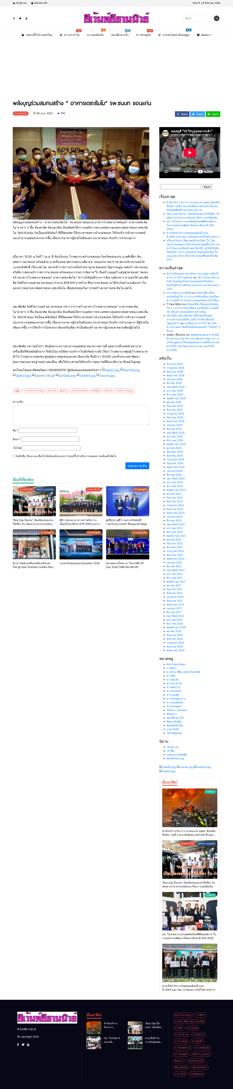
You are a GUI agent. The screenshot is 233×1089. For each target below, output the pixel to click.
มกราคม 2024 (175, 482)
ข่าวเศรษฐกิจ (174, 706)
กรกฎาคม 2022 (175, 550)
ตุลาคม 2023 (174, 493)
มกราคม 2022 (175, 573)
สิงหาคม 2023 (175, 501)
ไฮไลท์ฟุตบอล (174, 732)
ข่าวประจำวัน (174, 683)
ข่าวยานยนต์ (174, 690)
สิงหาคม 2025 (175, 409)
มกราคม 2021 (174, 619)
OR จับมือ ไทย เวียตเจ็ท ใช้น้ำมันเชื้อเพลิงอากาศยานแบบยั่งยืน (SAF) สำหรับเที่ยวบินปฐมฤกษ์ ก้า (190, 319)
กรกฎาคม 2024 (175, 459)
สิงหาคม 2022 (175, 547)
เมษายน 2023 (174, 516)
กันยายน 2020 (175, 634)
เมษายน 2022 (174, 562)
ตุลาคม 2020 (174, 631)
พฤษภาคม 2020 (176, 650)
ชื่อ (15, 430)
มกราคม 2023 (175, 528)
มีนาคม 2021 (174, 612)
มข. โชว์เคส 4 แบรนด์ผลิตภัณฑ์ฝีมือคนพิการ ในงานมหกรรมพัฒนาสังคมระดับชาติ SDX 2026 (192, 225)
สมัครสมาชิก (40, 2)
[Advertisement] (116, 66)
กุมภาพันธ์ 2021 (175, 615)
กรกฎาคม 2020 (175, 642)
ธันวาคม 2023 (175, 486)
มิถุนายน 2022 (175, 554)
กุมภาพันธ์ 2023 (176, 524)
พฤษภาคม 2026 (176, 375)
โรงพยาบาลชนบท (124, 390)
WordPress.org (175, 758)
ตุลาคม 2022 (174, 539)
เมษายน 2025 (174, 425)
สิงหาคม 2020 (175, 638)
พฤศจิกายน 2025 (176, 398)
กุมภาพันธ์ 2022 (176, 570)
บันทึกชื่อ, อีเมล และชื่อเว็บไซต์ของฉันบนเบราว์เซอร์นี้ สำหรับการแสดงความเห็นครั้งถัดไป (66, 456)
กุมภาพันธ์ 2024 (176, 478)
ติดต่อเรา (172, 713)
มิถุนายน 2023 (175, 509)
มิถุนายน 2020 (175, 646)
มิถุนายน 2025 (175, 417)
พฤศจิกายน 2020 (176, 627)
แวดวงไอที (172, 729)
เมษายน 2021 (174, 608)
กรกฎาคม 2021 (175, 596)
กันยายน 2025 (175, 405)
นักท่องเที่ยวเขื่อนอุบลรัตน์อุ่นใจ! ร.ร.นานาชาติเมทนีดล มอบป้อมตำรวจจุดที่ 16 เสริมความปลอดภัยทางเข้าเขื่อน (193, 296)
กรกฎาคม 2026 (175, 367)
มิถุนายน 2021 (175, 600)
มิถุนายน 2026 (175, 371)
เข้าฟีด (170, 750)
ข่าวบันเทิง (173, 679)
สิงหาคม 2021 (174, 592)
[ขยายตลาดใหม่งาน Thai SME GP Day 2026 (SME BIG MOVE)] (127, 544)
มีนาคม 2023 (174, 520)
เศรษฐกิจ (96, 390)
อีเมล (16, 439)
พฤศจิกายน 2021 (176, 581)
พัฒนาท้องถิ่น (174, 721)
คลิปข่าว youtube (177, 710)
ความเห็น (18, 401)
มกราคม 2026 (175, 390)
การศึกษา (172, 668)
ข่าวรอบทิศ (173, 694)
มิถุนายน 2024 (175, 463)
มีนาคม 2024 (174, 474)
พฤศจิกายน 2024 (176, 444)
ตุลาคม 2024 (174, 447)
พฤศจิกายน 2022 (176, 535)
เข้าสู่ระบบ (20, 2)
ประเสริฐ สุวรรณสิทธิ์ (179, 292)
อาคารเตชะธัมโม (80, 390)
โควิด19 (108, 390)
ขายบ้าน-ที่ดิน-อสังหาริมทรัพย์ (183, 671)
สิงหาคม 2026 (175, 363)
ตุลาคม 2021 (174, 585)
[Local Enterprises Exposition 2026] (81, 544)
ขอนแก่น (52, 390)
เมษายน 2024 (174, 470)
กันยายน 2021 (175, 589)
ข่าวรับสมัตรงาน (176, 698)
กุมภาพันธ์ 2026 (176, 386)
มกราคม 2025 (175, 436)
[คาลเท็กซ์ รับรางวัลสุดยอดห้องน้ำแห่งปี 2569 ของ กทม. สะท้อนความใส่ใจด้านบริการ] (189, 963)
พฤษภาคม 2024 (176, 467)
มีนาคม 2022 (174, 566)
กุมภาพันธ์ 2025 (176, 432)
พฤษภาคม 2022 (175, 558)
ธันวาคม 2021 (175, 577)
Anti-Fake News (176, 664)
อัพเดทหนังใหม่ (175, 725)
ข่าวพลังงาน (173, 687)
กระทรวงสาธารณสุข (34, 390)
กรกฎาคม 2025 (175, 413)
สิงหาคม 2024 (175, 455)
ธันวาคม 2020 (175, 623)
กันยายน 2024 (175, 451)
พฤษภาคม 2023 (176, 512)
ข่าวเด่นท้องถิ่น (175, 702)
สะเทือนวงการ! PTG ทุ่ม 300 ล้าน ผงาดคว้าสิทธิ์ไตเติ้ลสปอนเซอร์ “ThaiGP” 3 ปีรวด (193, 327)
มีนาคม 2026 (174, 383)
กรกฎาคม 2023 (175, 505)
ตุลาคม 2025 (174, 402)
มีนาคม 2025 (174, 428)
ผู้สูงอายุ (64, 390)
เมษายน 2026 (174, 379)
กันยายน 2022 (175, 543)
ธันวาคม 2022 (175, 531)
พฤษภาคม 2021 (175, 604)
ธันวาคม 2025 (175, 394)
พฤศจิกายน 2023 (176, 489)
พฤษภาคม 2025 (176, 421)
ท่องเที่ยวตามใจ (175, 717)
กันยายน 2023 (175, 497)
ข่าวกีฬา (171, 675)
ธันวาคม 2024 (175, 440)
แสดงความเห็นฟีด (177, 754)
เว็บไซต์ (17, 447)
